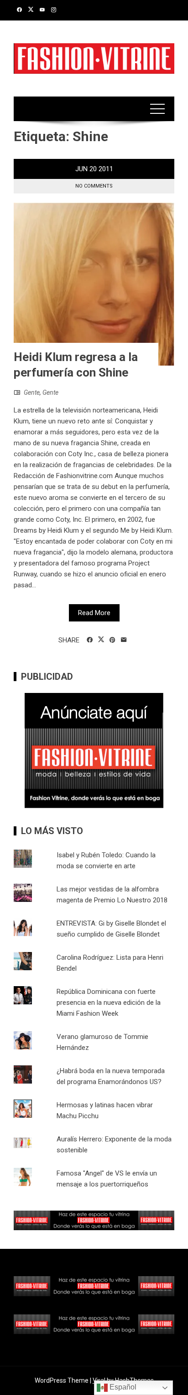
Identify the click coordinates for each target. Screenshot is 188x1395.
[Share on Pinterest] (112, 640)
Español (122, 1387)
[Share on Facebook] (89, 640)
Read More (94, 613)
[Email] (124, 640)
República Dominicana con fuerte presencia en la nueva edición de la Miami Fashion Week (109, 1003)
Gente (32, 392)
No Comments (94, 186)
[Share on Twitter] (101, 640)
